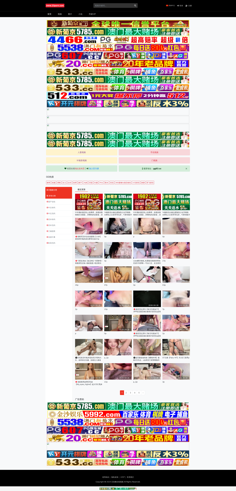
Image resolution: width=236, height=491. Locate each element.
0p (105, 236)
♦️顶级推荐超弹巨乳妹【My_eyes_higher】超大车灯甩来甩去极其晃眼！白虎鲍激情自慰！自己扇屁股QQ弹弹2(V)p (89, 383)
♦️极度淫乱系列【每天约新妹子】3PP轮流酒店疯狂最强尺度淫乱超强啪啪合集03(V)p (147, 334)
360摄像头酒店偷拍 (123, 183)
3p (163, 382)
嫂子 (80, 183)
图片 (70, 14)
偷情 (48, 183)
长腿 (96, 183)
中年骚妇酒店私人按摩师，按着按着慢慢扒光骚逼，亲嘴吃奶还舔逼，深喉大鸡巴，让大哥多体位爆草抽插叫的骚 (89, 213)
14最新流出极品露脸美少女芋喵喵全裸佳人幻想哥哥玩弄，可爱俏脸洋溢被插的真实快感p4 (118, 213)
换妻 (143, 183)
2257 (122, 477)
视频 (60, 14)
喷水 (106, 183)
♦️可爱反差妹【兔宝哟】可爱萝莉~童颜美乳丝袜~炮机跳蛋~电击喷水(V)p (89, 262)
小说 (80, 14)
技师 (75, 183)
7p (163, 309)
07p (105, 285)
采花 (112, 183)
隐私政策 (114, 477)
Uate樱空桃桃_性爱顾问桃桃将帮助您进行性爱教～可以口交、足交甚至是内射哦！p (147, 262)
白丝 (69, 183)
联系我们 (130, 477)
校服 (53, 183)
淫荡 (90, 183)
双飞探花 (150, 183)
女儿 (64, 183)
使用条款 (105, 477)
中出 (101, 183)
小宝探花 (136, 183)
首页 (49, 14)
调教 (59, 183)
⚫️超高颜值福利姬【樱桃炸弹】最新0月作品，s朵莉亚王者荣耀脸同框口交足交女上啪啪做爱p (146, 359)
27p (164, 261)
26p (76, 285)
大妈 (85, 183)
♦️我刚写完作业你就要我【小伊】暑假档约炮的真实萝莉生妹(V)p (88, 237)
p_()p (106, 358)
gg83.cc (157, 168)
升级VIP (92, 14)
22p (106, 382)
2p (76, 309)
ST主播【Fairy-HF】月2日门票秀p (175, 358)
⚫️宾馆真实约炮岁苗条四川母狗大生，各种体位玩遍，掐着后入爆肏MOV (88, 359)
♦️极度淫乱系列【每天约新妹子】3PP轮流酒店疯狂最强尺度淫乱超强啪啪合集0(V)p (147, 310)
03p (164, 285)
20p (106, 309)
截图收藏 (76, 168)
